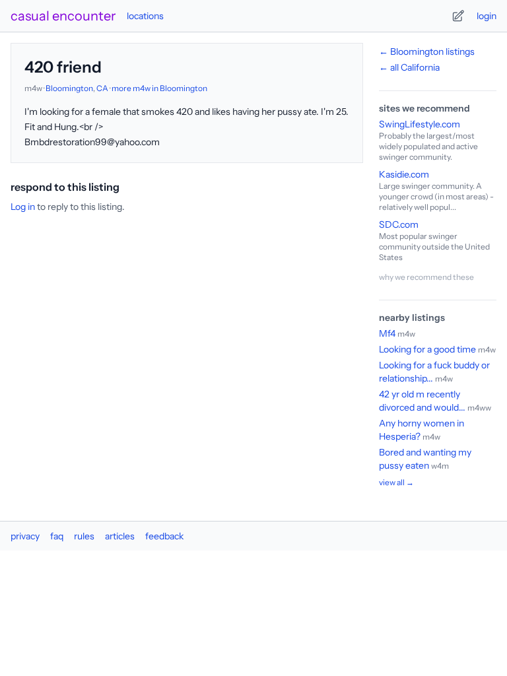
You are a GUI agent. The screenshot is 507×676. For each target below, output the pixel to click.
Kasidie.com (404, 174)
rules (84, 536)
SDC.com (399, 224)
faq (56, 536)
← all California (409, 67)
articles (120, 536)
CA (102, 88)
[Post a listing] (458, 15)
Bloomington (69, 88)
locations (145, 16)
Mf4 (387, 333)
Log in (23, 207)
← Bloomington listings (427, 51)
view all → (396, 482)
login (486, 16)
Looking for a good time (428, 349)
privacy (25, 536)
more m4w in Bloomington (159, 88)
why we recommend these (426, 277)
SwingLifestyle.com (419, 124)
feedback (164, 536)
